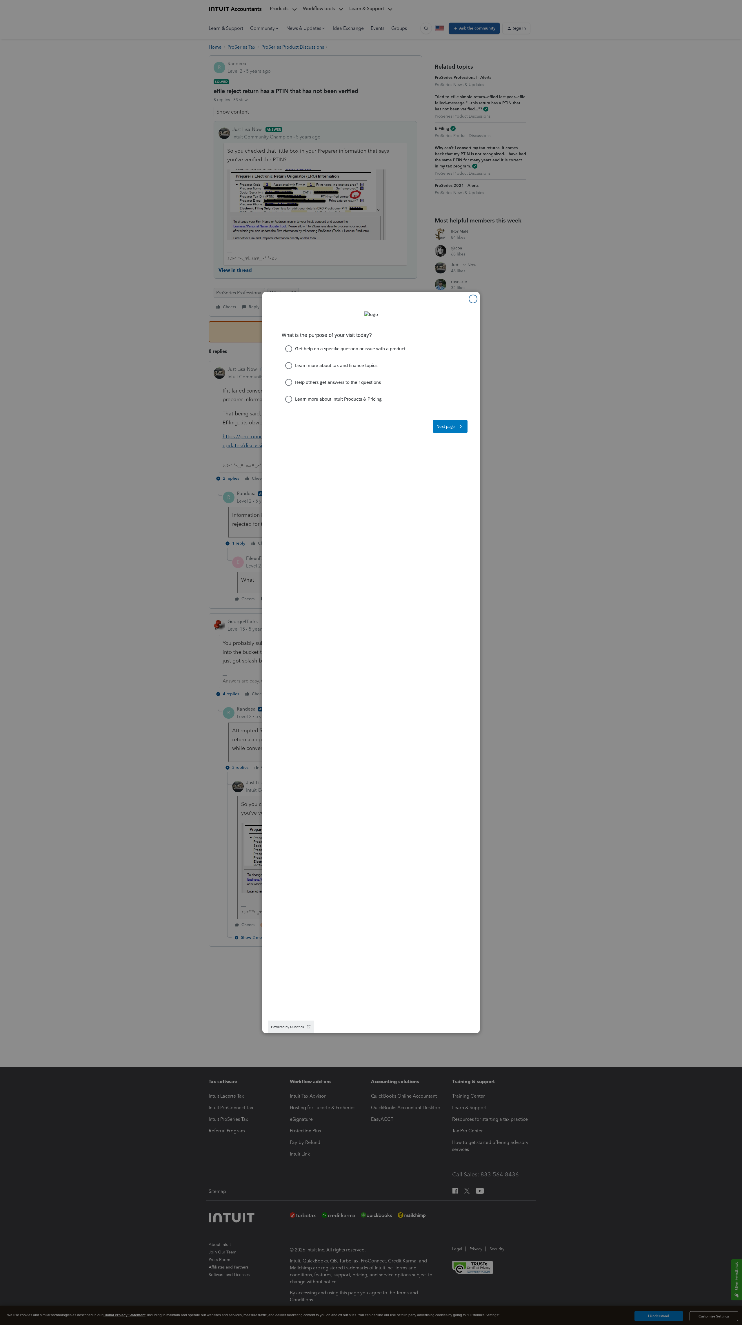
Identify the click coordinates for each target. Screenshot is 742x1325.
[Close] (473, 299)
